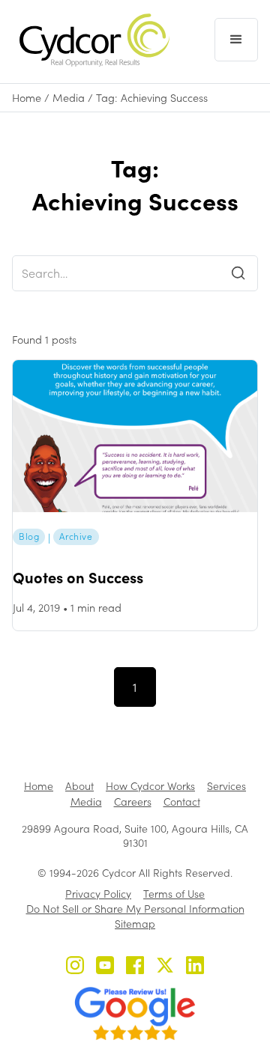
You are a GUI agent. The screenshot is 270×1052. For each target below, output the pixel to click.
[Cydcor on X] (165, 967)
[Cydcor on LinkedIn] (195, 967)
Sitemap (135, 923)
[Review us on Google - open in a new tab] (135, 1014)
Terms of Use (174, 894)
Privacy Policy (98, 894)
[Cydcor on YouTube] (105, 967)
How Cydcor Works (150, 786)
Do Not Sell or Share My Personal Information (135, 909)
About (79, 786)
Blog (29, 536)
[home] (91, 40)
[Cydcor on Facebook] (135, 967)
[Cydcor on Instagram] (75, 967)
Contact (182, 801)
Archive (75, 536)
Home (26, 98)
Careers (133, 801)
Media (68, 98)
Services (226, 786)
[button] (236, 39)
